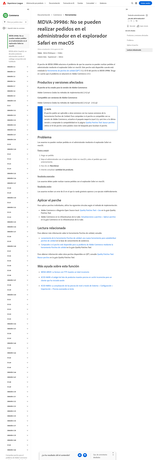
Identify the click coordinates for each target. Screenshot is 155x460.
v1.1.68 (9, 382)
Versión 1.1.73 (11, 406)
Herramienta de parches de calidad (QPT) (63, 70)
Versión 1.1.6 (11, 81)
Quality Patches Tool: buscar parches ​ (100, 122)
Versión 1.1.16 (11, 130)
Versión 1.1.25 (11, 173)
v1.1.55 (9, 319)
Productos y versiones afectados (137, 35)
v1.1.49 (9, 290)
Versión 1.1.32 (11, 207)
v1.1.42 (9, 256)
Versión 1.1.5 (11, 76)
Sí (131, 21)
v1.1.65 (9, 367)
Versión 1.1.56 (11, 324)
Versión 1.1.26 (11, 178)
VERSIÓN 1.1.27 (11, 183)
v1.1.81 (9, 445)
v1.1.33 (9, 212)
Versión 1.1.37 (11, 232)
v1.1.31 (9, 202)
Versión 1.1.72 (11, 401)
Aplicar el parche (132, 45)
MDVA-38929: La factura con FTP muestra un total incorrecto (65, 272)
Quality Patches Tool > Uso (90, 210)
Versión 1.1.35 (11, 222)
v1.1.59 (9, 338)
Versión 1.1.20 (11, 149)
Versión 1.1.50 (11, 295)
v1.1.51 (9, 299)
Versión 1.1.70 (11, 392)
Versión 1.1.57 (11, 329)
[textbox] (15, 22)
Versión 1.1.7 (11, 86)
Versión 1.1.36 (11, 227)
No (136, 21)
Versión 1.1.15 (11, 125)
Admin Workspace (49, 53)
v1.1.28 (9, 188)
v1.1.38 (9, 236)
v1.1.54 (9, 314)
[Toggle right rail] (126, 9)
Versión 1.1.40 (11, 246)
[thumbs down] (85, 455)
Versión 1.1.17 (11, 135)
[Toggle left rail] (28, 9)
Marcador (132, 26)
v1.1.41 (9, 251)
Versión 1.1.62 (11, 353)
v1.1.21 (9, 154)
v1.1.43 (9, 261)
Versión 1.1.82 (11, 450)
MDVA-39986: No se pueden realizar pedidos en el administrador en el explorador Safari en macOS (18, 41)
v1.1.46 (9, 275)
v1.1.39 (9, 241)
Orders (60, 53)
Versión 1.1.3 (11, 67)
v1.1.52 (9, 304)
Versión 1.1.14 (11, 120)
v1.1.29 (9, 193)
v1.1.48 (9, 285)
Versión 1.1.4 (11, 72)
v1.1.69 (9, 387)
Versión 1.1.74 (11, 411)
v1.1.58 (9, 333)
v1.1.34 (9, 217)
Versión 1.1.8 (11, 91)
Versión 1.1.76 (11, 421)
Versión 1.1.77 (11, 426)
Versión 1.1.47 (11, 280)
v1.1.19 (9, 144)
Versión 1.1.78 (11, 430)
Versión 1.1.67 (11, 377)
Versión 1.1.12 (11, 110)
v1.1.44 (9, 265)
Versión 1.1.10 (11, 101)
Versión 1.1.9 (11, 96)
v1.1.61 (9, 348)
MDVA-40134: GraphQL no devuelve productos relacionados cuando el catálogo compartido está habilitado (18, 56)
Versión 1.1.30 (11, 198)
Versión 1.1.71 (11, 396)
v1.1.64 (9, 362)
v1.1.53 (9, 309)
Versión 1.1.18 (11, 139)
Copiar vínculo (144, 26)
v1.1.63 (9, 358)
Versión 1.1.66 (11, 372)
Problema (130, 40)
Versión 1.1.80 (11, 440)
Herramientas (70, 15)
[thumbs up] (80, 455)
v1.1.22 (9, 159)
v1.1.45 (9, 270)
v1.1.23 (9, 164)
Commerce (57, 15)
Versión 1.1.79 (11, 435)
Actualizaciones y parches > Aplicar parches (98, 217)
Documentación (44, 15)
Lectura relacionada (134, 50)
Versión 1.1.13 (11, 115)
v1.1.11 (9, 105)
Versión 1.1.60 (11, 343)
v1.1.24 (9, 168)
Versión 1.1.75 (11, 416)
